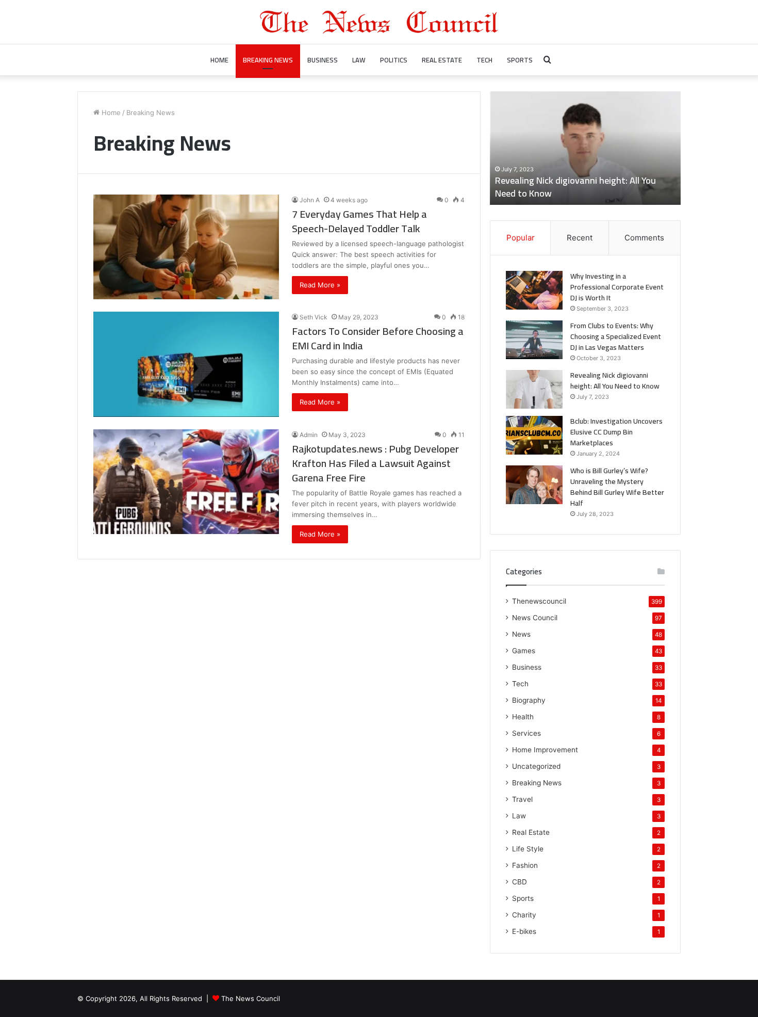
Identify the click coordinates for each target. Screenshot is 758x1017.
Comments (644, 238)
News (521, 634)
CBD (519, 882)
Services (526, 733)
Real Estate (442, 60)
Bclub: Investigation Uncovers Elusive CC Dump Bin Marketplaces (616, 431)
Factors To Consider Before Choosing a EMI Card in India (378, 338)
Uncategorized (536, 766)
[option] (585, 148)
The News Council (250, 998)
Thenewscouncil (539, 601)
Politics (393, 60)
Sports (520, 60)
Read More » (320, 285)
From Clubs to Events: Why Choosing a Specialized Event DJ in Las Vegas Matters (615, 336)
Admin (309, 435)
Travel (522, 799)
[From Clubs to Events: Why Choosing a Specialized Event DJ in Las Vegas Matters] (534, 339)
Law (359, 60)
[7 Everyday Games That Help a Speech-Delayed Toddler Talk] (186, 247)
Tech (484, 60)
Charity (524, 915)
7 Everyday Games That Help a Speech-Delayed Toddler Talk (359, 221)
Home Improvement (545, 750)
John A (310, 200)
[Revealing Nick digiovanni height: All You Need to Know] (534, 389)
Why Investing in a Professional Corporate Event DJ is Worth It (617, 286)
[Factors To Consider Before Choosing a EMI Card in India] (186, 364)
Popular (520, 238)
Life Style (527, 849)
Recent (579, 238)
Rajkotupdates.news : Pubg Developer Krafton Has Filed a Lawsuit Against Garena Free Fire (375, 463)
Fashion (525, 865)
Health (523, 717)
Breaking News (268, 60)
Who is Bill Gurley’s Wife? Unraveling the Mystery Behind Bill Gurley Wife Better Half (617, 487)
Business (322, 60)
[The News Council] (378, 22)
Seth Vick (313, 317)
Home (219, 60)
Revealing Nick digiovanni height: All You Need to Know (575, 187)
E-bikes (524, 931)
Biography (529, 700)
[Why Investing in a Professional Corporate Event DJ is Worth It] (534, 290)
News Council (534, 618)
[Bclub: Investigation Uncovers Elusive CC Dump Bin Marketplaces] (534, 435)
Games (523, 651)
